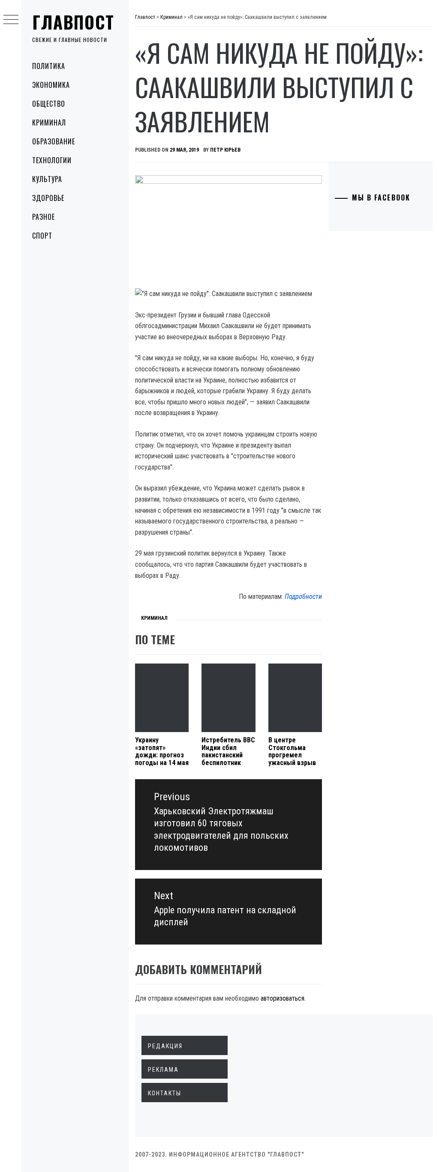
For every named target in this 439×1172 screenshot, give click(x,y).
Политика (48, 66)
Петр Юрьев (225, 150)
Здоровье (48, 198)
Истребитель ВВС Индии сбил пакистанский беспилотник (228, 751)
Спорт (42, 235)
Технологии (52, 160)
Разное (43, 217)
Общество (48, 104)
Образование (53, 141)
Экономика (51, 85)
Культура (47, 179)
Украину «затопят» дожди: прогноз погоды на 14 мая (162, 751)
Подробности (303, 596)
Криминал (49, 122)
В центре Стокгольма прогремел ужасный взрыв (292, 751)
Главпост (73, 22)
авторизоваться (282, 998)
